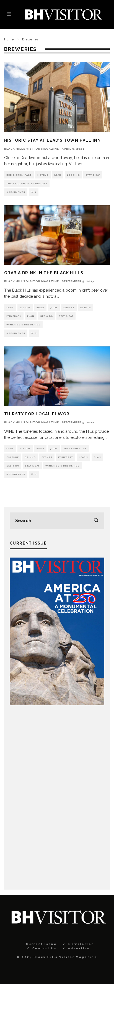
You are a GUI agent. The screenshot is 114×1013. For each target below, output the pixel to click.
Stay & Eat (93, 174)
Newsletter (81, 943)
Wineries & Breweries (23, 324)
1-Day (10, 307)
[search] (96, 520)
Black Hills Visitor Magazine (31, 148)
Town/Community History (26, 183)
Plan (30, 316)
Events (85, 307)
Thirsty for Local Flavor (37, 414)
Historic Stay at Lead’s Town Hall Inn (52, 140)
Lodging (73, 174)
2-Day (40, 307)
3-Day (54, 307)
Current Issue (41, 943)
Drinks (68, 307)
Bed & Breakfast (19, 174)
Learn (83, 457)
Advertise (79, 948)
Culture (12, 457)
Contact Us (44, 948)
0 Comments (15, 192)
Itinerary (13, 316)
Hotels (42, 174)
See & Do (46, 316)
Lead (57, 174)
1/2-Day (25, 307)
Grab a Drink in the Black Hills (43, 273)
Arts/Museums (75, 448)
